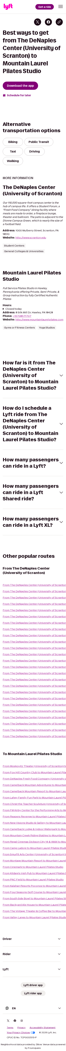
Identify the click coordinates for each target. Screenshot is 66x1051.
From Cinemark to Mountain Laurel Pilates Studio (33, 867)
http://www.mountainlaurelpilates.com (39, 319)
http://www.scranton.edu (30, 237)
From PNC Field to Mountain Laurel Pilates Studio (33, 879)
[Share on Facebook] (48, 22)
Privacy (21, 1027)
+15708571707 (22, 316)
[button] (60, 6)
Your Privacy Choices (18, 1032)
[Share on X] (38, 22)
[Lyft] (8, 6)
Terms (10, 1027)
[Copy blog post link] (59, 22)
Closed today (13, 309)
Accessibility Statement (43, 1027)
